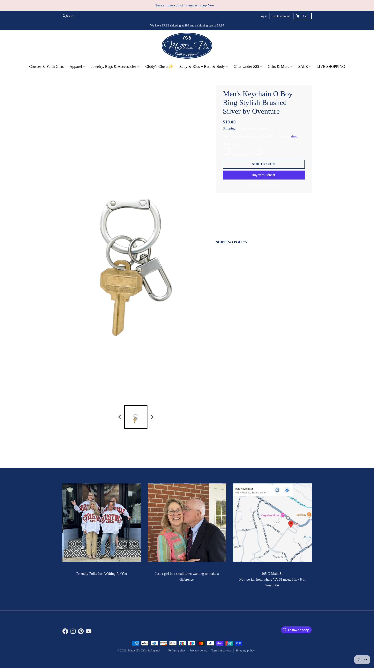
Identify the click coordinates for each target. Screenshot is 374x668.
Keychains (107, 79)
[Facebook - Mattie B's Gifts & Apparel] (283, 79)
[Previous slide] (119, 417)
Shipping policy (245, 650)
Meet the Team (101, 567)
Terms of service (221, 650)
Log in (263, 16)
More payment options (264, 184)
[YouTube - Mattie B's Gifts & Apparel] (308, 79)
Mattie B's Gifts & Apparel (144, 650)
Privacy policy (198, 650)
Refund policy (177, 650)
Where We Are (272, 567)
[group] (135, 417)
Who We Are (187, 567)
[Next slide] (151, 417)
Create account (281, 16)
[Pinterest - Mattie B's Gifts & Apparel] (300, 79)
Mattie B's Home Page (78, 79)
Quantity (230, 144)
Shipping (229, 128)
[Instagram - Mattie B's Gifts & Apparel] (292, 79)
